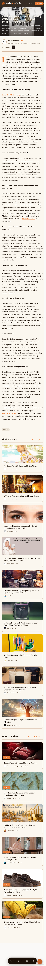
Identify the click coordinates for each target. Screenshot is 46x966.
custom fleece (27, 161)
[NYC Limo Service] (4, 41)
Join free (39, 3)
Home (3, 8)
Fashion (8, 8)
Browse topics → (37, 440)
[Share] (33, 961)
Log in (30, 3)
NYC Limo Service (14, 41)
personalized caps (28, 219)
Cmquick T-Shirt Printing (11, 95)
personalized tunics (9, 413)
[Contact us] (39, 961)
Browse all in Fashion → (35, 737)
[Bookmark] (27, 961)
